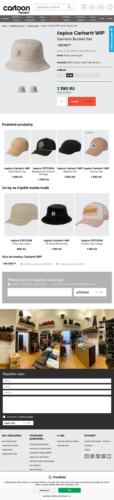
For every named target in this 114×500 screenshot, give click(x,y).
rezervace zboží (10, 445)
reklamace (7, 449)
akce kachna (36, 469)
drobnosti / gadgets (81, 18)
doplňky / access (67, 18)
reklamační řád (9, 453)
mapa (87, 449)
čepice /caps (33, 26)
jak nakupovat (9, 441)
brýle (102, 18)
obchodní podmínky (39, 444)
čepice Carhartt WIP (17, 170)
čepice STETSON (43, 171)
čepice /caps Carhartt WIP (72, 264)
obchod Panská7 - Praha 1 (98, 441)
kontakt (88, 445)
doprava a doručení (39, 457)
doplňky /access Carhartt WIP (38, 264)
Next (50, 62)
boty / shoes (93, 18)
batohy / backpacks (30, 18)
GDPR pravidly (26, 416)
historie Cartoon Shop (68, 441)
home (4, 26)
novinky (4, 18)
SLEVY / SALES (54, 18)
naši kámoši (63, 445)
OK (69, 490)
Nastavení (44, 490)
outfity (110, 18)
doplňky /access (17, 26)
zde (69, 496)
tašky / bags (43, 18)
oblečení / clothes (16, 18)
